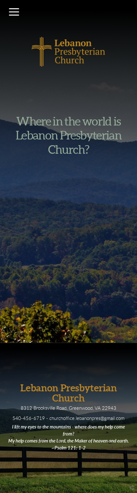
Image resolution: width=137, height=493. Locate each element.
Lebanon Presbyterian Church (68, 393)
